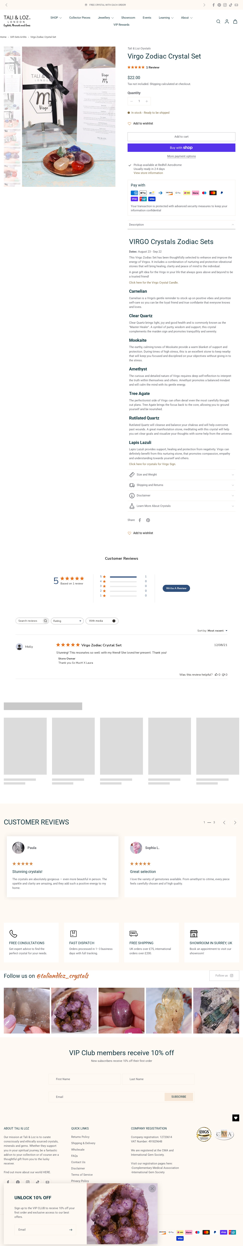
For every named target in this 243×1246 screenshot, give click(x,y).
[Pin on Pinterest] (148, 520)
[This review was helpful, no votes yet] (216, 675)
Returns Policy (80, 1137)
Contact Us (78, 1162)
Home (3, 37)
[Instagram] (225, 5)
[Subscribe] (71, 1230)
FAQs (74, 1156)
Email (22, 1229)
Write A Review (176, 588)
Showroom (128, 17)
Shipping (155, 84)
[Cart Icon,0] (235, 21)
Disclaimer (78, 1168)
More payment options (181, 156)
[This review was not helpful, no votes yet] (223, 675)
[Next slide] (204, 5)
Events (147, 17)
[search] (218, 21)
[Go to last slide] (224, 822)
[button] (181, 136)
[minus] (131, 101)
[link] (224, 975)
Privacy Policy (80, 1181)
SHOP (54, 17)
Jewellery (104, 17)
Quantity (134, 93)
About (185, 17)
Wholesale (77, 1149)
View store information (148, 173)
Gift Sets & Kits (18, 37)
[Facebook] (213, 5)
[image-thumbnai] (12, 47)
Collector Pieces (79, 17)
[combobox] (67, 621)
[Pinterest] (219, 5)
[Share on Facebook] (140, 520)
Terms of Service (82, 1174)
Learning (164, 17)
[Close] (152, 1188)
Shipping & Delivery (83, 1143)
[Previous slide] (6, 5)
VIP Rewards (121, 24)
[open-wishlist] (235, 1117)
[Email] (236, 5)
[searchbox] (29, 621)
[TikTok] (231, 5)
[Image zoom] (68, 117)
